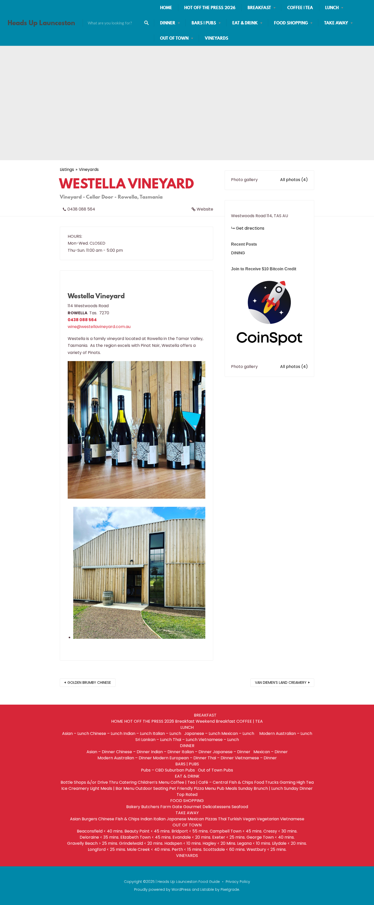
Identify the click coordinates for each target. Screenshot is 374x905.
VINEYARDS (216, 38)
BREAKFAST (259, 8)
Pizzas (211, 819)
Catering (128, 782)
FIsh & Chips (241, 782)
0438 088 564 (81, 209)
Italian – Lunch (168, 733)
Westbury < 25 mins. (266, 849)
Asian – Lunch (75, 733)
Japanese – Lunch (202, 733)
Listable (207, 889)
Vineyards (89, 169)
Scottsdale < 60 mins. (224, 849)
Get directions (250, 228)
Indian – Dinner (166, 752)
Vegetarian (268, 819)
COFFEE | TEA (300, 8)
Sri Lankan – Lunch (153, 740)
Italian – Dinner (197, 752)
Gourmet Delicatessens (207, 807)
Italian (159, 819)
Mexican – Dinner (270, 752)
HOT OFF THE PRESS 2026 (209, 8)
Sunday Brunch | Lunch (260, 788)
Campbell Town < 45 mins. (236, 831)
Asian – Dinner (101, 752)
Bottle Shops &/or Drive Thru (89, 782)
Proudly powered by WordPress (162, 889)
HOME (166, 8)
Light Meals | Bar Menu (112, 788)
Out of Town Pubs (215, 770)
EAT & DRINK (245, 23)
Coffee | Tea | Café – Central (199, 782)
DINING (238, 253)
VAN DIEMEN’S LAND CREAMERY (281, 682)
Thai (222, 819)
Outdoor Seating (151, 788)
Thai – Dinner (221, 758)
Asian (75, 819)
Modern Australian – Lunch (285, 733)
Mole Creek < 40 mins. (149, 849)
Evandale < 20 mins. (191, 837)
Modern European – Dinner (180, 758)
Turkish (234, 819)
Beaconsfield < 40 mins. (100, 831)
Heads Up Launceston (41, 23)
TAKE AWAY (336, 23)
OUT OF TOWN (174, 38)
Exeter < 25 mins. (229, 837)
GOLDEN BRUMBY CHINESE (89, 682)
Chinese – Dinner (133, 752)
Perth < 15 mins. (187, 849)
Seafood (240, 807)
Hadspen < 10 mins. (183, 843)
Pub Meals (227, 788)
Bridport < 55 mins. (190, 831)
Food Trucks (266, 782)
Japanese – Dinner (232, 752)
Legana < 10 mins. (254, 843)
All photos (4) (294, 180)
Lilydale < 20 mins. (289, 843)
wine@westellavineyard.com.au (99, 327)
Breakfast (185, 721)
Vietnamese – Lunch (218, 740)
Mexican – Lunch (239, 733)
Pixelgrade (230, 889)
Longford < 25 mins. (107, 849)
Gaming (287, 782)
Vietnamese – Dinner (256, 758)
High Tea (305, 782)
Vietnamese (292, 819)
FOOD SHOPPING (291, 23)
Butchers (150, 807)
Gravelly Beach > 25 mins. (92, 843)
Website (205, 209)
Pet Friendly (181, 788)
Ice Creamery (75, 788)
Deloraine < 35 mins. (99, 837)
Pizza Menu (205, 788)
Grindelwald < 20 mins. (141, 843)
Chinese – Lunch (106, 733)
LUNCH (332, 8)
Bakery (133, 807)
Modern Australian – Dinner (124, 758)
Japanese (176, 819)
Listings (67, 169)
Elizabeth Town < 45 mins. (145, 837)
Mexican (196, 819)
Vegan (249, 819)
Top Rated (187, 794)
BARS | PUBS (204, 23)
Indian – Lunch (137, 733)
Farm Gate (171, 807)
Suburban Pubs (181, 770)
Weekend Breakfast (215, 721)
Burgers (89, 819)
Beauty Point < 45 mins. (147, 831)
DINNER (167, 23)
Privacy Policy (238, 881)
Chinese (106, 819)
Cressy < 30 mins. (280, 831)
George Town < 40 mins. (271, 837)
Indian (146, 819)
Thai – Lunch (185, 740)
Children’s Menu (153, 782)
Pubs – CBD (152, 770)
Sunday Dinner (298, 788)
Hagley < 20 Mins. (219, 843)
